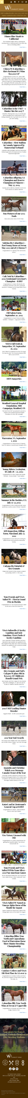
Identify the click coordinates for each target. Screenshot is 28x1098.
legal (7, 1093)
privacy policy (3, 1093)
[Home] (26, 2)
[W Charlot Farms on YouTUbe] (11, 2)
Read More (23, 47)
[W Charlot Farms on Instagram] (15, 2)
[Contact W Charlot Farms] (22, 2)
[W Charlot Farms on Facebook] (18, 2)
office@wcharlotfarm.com (14, 1082)
